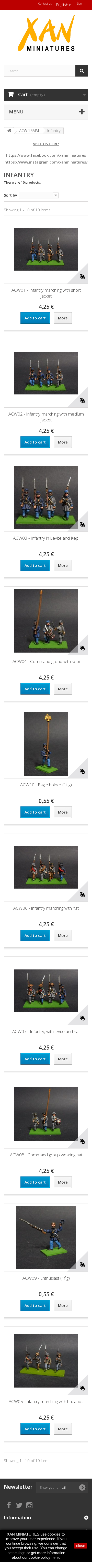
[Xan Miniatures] (46, 33)
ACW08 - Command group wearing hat (46, 1155)
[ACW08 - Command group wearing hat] (46, 1114)
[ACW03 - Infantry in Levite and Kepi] (46, 497)
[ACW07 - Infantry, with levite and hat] (46, 991)
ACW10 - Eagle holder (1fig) (46, 785)
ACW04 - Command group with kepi (46, 661)
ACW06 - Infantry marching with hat (46, 908)
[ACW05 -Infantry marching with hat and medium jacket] (46, 1361)
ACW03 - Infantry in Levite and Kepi (46, 538)
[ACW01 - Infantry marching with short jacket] (46, 249)
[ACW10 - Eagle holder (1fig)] (46, 744)
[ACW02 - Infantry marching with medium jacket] (46, 373)
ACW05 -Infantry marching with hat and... (46, 1401)
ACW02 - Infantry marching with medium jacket (46, 417)
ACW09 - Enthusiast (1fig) (46, 1278)
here (55, 1557)
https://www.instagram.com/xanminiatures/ (46, 162)
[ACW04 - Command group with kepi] (46, 621)
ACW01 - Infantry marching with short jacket (46, 293)
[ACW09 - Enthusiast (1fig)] (46, 1237)
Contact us (45, 3)
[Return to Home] (9, 131)
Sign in (81, 3)
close (80, 1545)
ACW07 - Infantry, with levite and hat (46, 1031)
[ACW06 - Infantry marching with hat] (46, 867)
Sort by (10, 195)
